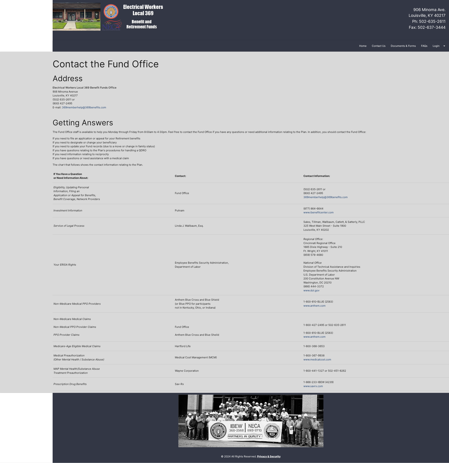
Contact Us (379, 46)
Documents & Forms (403, 46)
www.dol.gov (311, 290)
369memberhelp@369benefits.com (84, 107)
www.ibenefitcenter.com (318, 212)
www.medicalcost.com (317, 359)
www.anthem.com (314, 305)
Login (439, 46)
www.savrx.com (313, 386)
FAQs (424, 46)
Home (363, 46)
